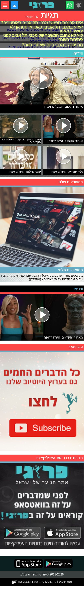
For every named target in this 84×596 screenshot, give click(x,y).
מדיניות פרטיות (48, 581)
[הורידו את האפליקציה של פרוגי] (42, 505)
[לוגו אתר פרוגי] (42, 5)
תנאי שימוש (65, 581)
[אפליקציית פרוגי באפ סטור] (28, 563)
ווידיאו (78, 53)
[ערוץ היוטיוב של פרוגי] (42, 401)
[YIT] (25, 582)
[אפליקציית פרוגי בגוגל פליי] (58, 563)
